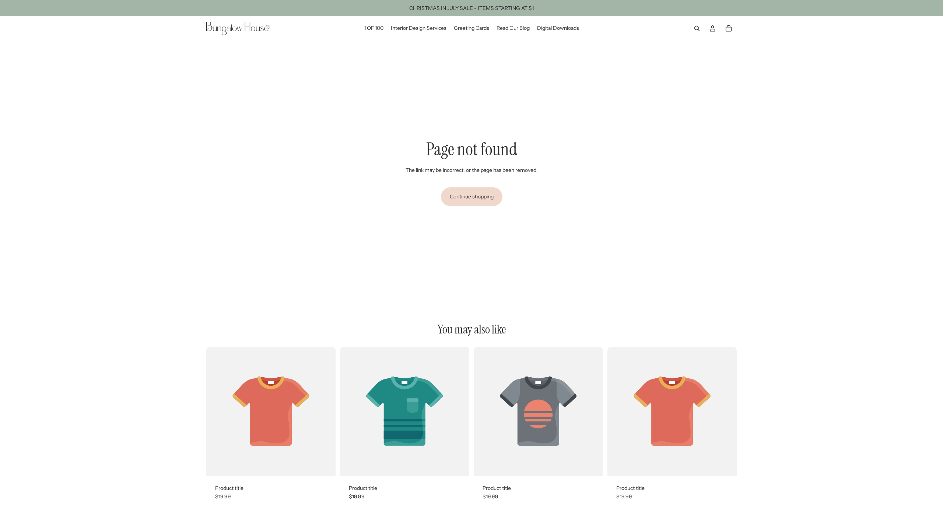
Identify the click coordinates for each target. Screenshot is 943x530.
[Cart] (729, 28)
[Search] (697, 28)
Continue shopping (472, 196)
